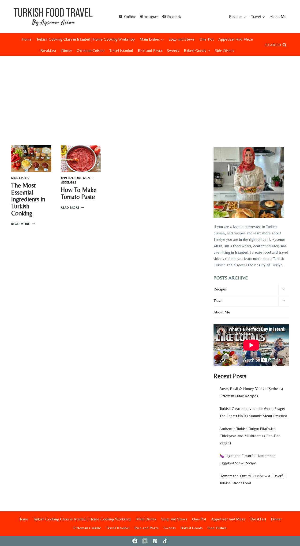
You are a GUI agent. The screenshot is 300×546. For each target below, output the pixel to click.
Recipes (220, 289)
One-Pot (206, 39)
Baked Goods (191, 528)
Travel (218, 300)
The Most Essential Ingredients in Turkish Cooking (28, 199)
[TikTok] (165, 541)
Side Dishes (224, 50)
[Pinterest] (155, 541)
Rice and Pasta (150, 50)
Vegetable (68, 182)
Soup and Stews (182, 39)
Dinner (66, 50)
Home (27, 39)
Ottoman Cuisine (91, 50)
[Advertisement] (150, 91)
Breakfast (48, 50)
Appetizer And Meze (235, 39)
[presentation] (31, 158)
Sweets (173, 50)
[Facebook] (135, 541)
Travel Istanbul (121, 50)
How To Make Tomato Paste (79, 193)
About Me (278, 16)
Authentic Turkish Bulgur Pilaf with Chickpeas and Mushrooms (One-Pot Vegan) (249, 435)
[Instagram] (145, 541)
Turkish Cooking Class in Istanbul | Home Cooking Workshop (85, 39)
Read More (23, 224)
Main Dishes (20, 178)
